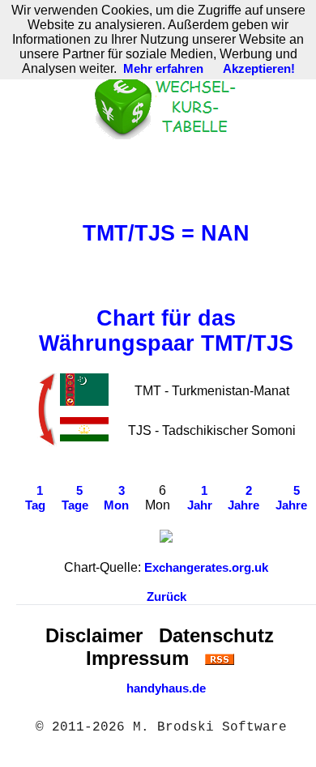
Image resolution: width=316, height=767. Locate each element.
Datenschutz (216, 635)
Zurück (166, 596)
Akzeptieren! (259, 68)
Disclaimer (94, 635)
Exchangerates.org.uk (206, 567)
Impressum (137, 658)
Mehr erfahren (163, 68)
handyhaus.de (166, 688)
